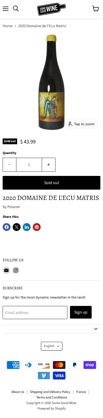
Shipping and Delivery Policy (50, 392)
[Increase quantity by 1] (48, 164)
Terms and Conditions (51, 397)
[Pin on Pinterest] (37, 227)
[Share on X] (17, 227)
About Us (17, 392)
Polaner (13, 207)
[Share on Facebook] (7, 227)
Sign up (80, 312)
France (81, 392)
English (49, 346)
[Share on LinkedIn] (27, 227)
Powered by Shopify (52, 408)
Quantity (9, 153)
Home (7, 26)
